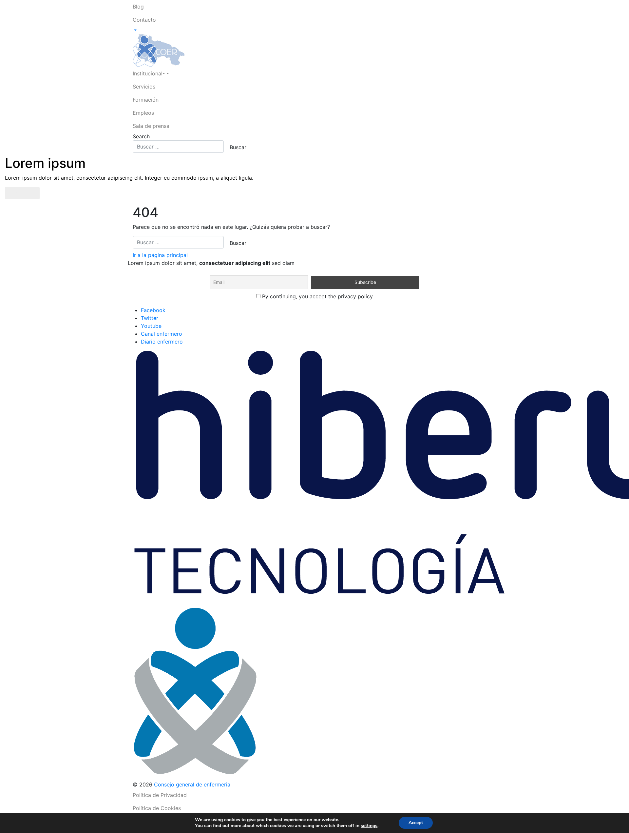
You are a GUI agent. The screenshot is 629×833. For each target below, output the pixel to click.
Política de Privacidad (160, 795)
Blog (138, 6)
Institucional (147, 73)
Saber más (22, 193)
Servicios (144, 86)
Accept (416, 823)
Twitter (149, 318)
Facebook (153, 310)
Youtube (151, 326)
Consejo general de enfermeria (192, 784)
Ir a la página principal (160, 255)
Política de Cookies (157, 808)
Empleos (143, 112)
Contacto (144, 19)
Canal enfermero (161, 333)
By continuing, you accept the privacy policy (316, 296)
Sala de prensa (151, 126)
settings (369, 826)
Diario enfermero (162, 341)
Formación (146, 99)
